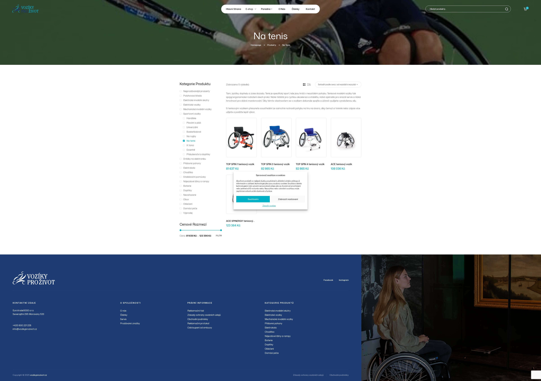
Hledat (507, 9)
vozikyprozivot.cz (38, 375)
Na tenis (191, 140)
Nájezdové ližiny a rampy (196, 181)
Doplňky (187, 190)
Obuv (186, 199)
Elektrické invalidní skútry (196, 100)
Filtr (219, 235)
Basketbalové (194, 131)
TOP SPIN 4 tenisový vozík (310, 164)
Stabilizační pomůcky (194, 176)
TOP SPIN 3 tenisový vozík (275, 164)
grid (304, 84)
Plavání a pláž (194, 122)
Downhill (191, 149)
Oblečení (187, 203)
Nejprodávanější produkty (196, 91)
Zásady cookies (269, 206)
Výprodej (187, 212)
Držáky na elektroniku (194, 158)
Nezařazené (189, 194)
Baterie (187, 185)
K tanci (190, 145)
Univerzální (192, 127)
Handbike (191, 118)
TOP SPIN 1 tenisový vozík (240, 164)
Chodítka (188, 172)
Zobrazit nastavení (288, 199)
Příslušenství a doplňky (198, 154)
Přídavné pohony (192, 163)
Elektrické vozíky (191, 104)
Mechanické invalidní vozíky (197, 109)
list (309, 84)
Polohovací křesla (192, 95)
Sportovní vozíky (192, 113)
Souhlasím (253, 199)
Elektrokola (189, 167)
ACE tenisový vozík (341, 164)
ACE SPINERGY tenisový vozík (239, 221)
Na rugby (191, 136)
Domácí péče (190, 208)
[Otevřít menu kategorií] (255, 9)
